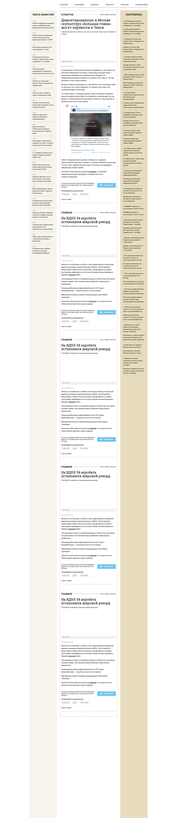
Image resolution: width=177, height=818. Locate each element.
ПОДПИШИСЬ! (108, 185)
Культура (67, 14)
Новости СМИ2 (66, 199)
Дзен (75, 194)
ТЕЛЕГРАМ (84, 194)
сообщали (92, 172)
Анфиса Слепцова (110, 14)
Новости (65, 194)
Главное (66, 212)
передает (72, 275)
